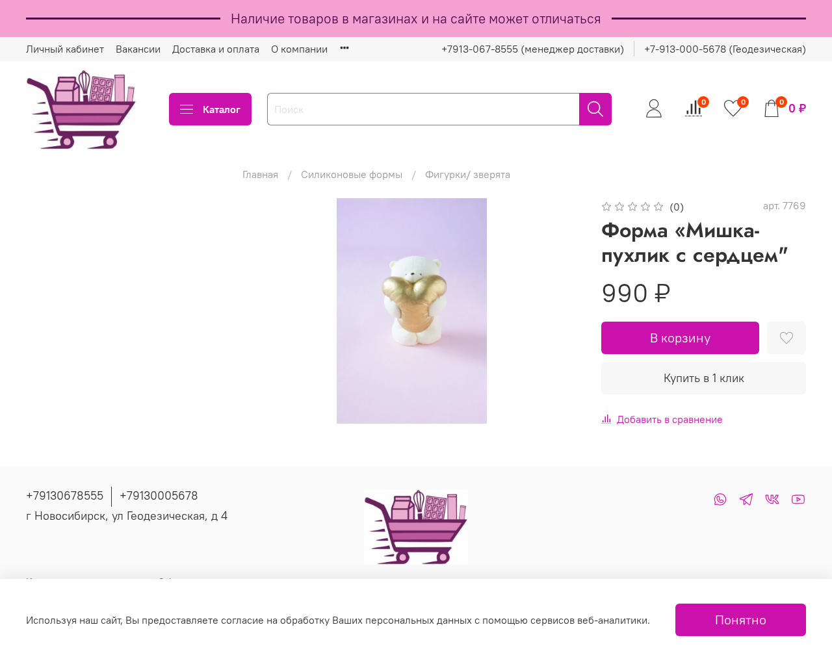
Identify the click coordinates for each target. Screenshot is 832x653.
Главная (260, 174)
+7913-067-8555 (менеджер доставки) (532, 48)
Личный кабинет (65, 48)
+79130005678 (159, 495)
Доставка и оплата (215, 48)
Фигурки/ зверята (467, 174)
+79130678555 (64, 495)
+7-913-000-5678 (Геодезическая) (725, 48)
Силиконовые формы (351, 174)
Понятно (740, 619)
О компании (299, 48)
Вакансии (138, 48)
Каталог (221, 109)
